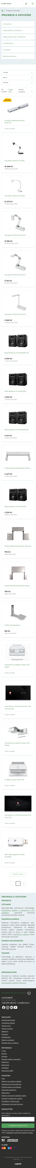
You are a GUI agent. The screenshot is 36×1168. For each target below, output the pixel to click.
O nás (4, 1051)
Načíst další (18, 874)
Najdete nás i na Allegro (10, 1043)
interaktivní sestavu (21, 934)
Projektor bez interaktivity (12, 940)
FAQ (3, 1078)
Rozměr (5, 82)
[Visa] (17, 1148)
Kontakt (4, 1056)
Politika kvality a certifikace (11, 1087)
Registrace (5, 1065)
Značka (5, 72)
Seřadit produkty (21, 91)
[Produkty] (2, 10)
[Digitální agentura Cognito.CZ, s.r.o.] (18, 1164)
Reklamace (6, 1093)
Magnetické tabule (8, 1020)
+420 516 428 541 (9, 1003)
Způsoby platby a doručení (11, 1059)
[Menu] (32, 3)
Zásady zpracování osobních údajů (14, 1096)
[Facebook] (3, 1007)
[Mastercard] (5, 1148)
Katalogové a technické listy (11, 1084)
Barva (5, 77)
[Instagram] (7, 1007)
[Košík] (26, 3)
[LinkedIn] (11, 1007)
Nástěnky (5, 1031)
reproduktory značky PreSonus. (14, 983)
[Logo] (6, 3)
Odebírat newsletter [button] (18, 1126)
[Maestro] (11, 1148)
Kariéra (4, 1054)
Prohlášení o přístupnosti (10, 1101)
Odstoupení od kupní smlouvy (12, 1104)
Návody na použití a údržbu (11, 1081)
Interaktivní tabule (8, 1023)
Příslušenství (6, 1037)
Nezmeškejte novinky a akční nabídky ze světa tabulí (16, 1114)
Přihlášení (5, 1068)
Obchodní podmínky (9, 1090)
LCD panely (6, 904)
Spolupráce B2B (7, 1071)
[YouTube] (15, 1007)
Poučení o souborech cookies (12, 1098)
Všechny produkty (8, 1040)
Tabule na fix (6, 1026)
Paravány (5, 1034)
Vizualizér (6, 953)
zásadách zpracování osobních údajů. (20, 1133)
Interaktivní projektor (10, 919)
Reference (5, 1062)
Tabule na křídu (7, 1029)
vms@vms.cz (23, 1003)
